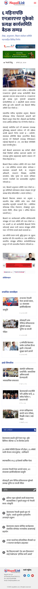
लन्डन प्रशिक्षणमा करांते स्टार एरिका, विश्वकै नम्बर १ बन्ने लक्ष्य (27, 415)
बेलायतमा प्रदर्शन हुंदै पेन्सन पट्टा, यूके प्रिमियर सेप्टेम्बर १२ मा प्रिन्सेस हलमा (16, 439)
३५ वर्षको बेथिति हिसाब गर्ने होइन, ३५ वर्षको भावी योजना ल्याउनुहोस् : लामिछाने (19, 451)
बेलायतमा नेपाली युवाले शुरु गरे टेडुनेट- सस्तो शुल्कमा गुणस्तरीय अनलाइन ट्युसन (16, 514)
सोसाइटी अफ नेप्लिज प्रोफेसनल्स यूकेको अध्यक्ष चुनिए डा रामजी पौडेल (17, 482)
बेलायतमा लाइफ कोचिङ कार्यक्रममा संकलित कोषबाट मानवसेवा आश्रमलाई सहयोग (18, 529)
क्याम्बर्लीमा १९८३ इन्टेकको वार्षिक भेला (17, 461)
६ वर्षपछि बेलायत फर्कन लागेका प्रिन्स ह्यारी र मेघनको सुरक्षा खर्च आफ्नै (27, 347)
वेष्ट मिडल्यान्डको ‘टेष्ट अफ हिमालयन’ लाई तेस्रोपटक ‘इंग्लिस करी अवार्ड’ (20, 553)
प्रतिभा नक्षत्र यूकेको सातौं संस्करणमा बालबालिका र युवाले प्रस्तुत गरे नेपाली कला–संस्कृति (18, 500)
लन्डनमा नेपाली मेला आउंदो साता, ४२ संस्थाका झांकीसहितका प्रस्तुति (16, 471)
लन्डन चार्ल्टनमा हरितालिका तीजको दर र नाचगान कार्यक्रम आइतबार (21, 541)
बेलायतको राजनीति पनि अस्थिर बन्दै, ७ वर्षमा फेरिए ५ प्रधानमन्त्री (27, 395)
